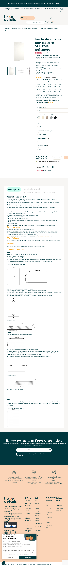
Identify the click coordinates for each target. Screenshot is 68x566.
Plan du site (38, 527)
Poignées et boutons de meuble (28, 530)
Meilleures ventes (28, 509)
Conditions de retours (49, 518)
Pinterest (52, 167)
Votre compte (59, 498)
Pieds (26, 525)
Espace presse (37, 519)
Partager (43, 167)
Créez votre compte (59, 509)
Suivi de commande (59, 501)
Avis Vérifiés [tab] (49, 192)
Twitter (10, 533)
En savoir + (57, 3)
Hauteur (42, 138)
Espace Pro (49, 509)
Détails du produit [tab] (31, 189)
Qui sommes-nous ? (38, 502)
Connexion (59, 505)
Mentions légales (38, 507)
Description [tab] (14, 189)
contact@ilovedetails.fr (51, 8)
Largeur (42, 145)
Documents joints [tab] (31, 192)
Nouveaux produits (28, 504)
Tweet (48, 167)
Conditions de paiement (49, 513)
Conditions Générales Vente (38, 513)
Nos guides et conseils (39, 531)
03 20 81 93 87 (61, 9)
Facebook (6, 533)
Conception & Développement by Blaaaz (40, 564)
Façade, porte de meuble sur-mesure (28, 519)
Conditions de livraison (49, 499)
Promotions (28, 500)
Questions (48, 522)
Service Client (48, 504)
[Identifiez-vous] (48, 23)
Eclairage (27, 513)
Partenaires (38, 523)
